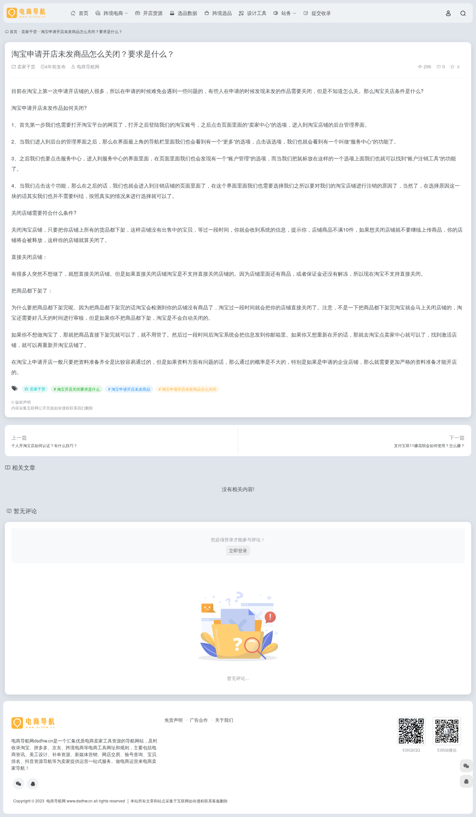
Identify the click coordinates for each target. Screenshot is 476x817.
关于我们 (224, 720)
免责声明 (173, 720)
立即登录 (238, 550)
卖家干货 (29, 31)
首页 (13, 31)
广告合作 (199, 720)
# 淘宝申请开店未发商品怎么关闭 (187, 389)
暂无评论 (25, 510)
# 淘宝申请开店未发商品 (129, 389)
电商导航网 (87, 66)
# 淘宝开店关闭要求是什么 (77, 389)
